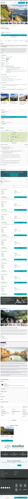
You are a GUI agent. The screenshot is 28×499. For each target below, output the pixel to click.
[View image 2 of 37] (6, 23)
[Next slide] (26, 100)
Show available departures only (6, 181)
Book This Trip (22, 222)
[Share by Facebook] (3, 26)
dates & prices (21, 497)
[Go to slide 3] (10, 325)
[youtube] (9, 487)
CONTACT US (2, 471)
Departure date (3, 178)
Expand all (26, 144)
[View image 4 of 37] (14, 23)
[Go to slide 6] (22, 325)
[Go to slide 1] (2, 325)
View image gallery (25, 20)
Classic (7, 60)
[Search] (14, 2)
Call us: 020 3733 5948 (14, 174)
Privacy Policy (16, 467)
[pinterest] (7, 487)
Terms (19, 467)
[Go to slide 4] (14, 325)
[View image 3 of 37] (10, 23)
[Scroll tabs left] (0, 40)
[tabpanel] (14, 149)
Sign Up (19, 465)
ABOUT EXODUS (2, 474)
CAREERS (15, 474)
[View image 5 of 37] (18, 23)
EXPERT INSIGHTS (16, 471)
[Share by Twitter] (4, 26)
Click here (3, 118)
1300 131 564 (17, 2)
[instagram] (5, 487)
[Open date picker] (26, 179)
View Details (4, 302)
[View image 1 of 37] (2, 23)
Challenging (7, 58)
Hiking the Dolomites (3, 123)
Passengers (2, 182)
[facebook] (1, 487)
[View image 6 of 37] (22, 23)
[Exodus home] (3, 3)
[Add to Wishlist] (12, 428)
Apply (14, 186)
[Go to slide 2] (6, 325)
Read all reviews (14, 420)
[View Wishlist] (15, 2)
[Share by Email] (5, 26)
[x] (3, 487)
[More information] (9, 58)
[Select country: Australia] (21, 0)
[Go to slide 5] (18, 325)
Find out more (25, 84)
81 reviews (8, 29)
